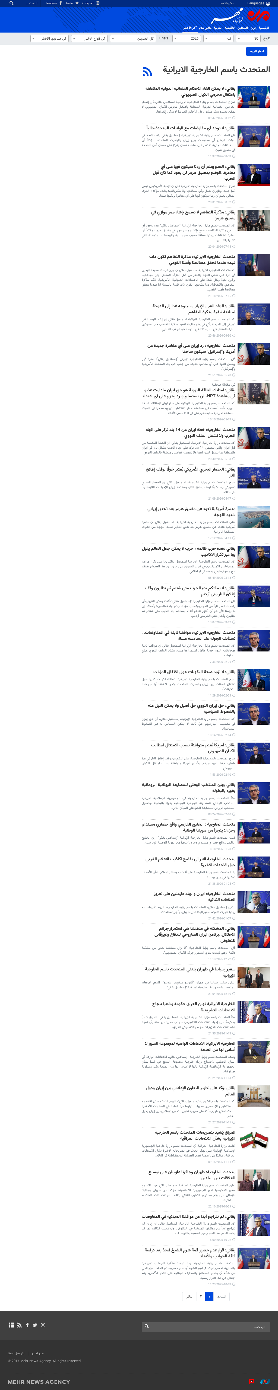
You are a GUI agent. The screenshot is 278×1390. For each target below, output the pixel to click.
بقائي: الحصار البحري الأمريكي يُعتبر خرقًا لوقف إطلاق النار (190, 473)
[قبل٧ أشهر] (254, 832)
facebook (52, 4)
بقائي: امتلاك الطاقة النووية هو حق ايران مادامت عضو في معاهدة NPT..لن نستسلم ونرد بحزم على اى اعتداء (189, 394)
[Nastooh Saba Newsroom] (262, 1381)
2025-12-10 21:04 (219, 994)
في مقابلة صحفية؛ (222, 385)
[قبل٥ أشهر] (254, 557)
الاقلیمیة (230, 27)
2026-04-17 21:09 (219, 499)
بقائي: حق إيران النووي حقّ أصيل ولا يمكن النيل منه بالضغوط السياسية (191, 709)
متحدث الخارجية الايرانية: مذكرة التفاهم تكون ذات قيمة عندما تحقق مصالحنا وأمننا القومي (192, 260)
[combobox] (248, 38)
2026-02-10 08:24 (219, 814)
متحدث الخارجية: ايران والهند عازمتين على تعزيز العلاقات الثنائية (194, 897)
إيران (254, 27)
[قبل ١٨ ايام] (254, 97)
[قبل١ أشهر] (254, 220)
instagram (88, 4)
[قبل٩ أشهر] (254, 1012)
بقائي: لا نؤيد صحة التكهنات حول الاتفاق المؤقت (194, 672)
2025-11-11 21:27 (219, 1122)
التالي (189, 1296)
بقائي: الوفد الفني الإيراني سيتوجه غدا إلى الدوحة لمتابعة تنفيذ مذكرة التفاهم (194, 309)
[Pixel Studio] (249, 1381)
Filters (163, 38)
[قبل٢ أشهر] (254, 314)
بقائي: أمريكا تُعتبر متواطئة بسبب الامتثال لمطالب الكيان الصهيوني (193, 749)
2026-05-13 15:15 (219, 419)
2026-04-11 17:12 (219, 538)
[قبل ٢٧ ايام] (254, 136)
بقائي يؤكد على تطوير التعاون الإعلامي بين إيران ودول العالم (190, 1091)
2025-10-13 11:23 (219, 1284)
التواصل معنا (16, 1353)
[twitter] (35, 1326)
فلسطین (243, 27)
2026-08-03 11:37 (219, 156)
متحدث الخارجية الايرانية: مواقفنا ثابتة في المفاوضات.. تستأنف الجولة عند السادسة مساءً (188, 636)
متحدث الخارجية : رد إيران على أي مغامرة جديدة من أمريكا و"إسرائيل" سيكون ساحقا (191, 349)
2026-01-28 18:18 (219, 849)
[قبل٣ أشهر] (254, 354)
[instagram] (43, 1326)
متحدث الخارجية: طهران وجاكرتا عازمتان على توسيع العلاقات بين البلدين (192, 1175)
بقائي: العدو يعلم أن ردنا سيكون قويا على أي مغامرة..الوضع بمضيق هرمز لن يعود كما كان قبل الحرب (194, 173)
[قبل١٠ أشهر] (254, 1180)
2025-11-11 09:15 (219, 1162)
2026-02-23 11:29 (219, 696)
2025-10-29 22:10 (219, 1206)
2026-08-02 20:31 (219, 202)
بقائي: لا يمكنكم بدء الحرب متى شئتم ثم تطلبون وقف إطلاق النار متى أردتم (190, 592)
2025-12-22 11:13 (219, 959)
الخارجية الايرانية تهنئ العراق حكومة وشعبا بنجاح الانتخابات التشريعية (193, 1007)
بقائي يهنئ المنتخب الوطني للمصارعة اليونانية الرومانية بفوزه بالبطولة (188, 788)
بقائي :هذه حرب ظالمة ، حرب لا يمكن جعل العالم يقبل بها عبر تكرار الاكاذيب (188, 552)
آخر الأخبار (190, 27)
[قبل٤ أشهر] (254, 477)
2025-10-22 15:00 (219, 1240)
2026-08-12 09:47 (219, 118)
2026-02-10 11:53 (219, 775)
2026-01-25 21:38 (219, 884)
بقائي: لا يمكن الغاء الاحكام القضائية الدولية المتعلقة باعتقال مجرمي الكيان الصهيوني (190, 92)
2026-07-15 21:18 (219, 296)
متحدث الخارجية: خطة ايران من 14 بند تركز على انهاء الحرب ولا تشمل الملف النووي (190, 433)
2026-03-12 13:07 (219, 622)
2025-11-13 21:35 (219, 1033)
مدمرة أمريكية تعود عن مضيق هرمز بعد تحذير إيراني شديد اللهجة (191, 512)
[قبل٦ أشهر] (254, 641)
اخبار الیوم (257, 51)
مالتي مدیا (205, 27)
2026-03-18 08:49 (219, 578)
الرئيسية (264, 27)
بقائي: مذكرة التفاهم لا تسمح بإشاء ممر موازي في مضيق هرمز (193, 216)
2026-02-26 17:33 (219, 662)
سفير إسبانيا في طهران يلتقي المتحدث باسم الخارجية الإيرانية (190, 973)
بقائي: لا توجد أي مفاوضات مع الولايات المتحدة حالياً (191, 129)
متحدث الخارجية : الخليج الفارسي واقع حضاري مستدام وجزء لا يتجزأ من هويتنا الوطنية (188, 828)
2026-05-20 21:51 (219, 375)
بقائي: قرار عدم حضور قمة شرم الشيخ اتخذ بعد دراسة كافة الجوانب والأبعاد (190, 1254)
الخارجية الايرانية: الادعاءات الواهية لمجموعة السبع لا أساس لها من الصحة (190, 1047)
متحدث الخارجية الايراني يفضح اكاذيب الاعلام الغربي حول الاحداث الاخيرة (190, 863)
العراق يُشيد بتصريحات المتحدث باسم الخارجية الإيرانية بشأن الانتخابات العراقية (195, 1136)
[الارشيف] (11, 1326)
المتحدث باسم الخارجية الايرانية (216, 70)
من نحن (38, 1353)
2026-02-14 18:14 (219, 735)
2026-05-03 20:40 (219, 459)
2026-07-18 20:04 (219, 247)
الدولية (218, 27)
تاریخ (266, 38)
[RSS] (148, 72)
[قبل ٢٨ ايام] (254, 175)
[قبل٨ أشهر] (254, 937)
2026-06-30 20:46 (219, 336)
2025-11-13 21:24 (219, 1078)
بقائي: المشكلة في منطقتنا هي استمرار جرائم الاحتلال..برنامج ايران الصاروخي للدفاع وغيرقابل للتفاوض (194, 935)
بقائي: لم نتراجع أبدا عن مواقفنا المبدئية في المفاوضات (188, 1217)
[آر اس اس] (19, 1326)
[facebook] (27, 1326)
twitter (70, 4)
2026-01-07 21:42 (219, 918)
